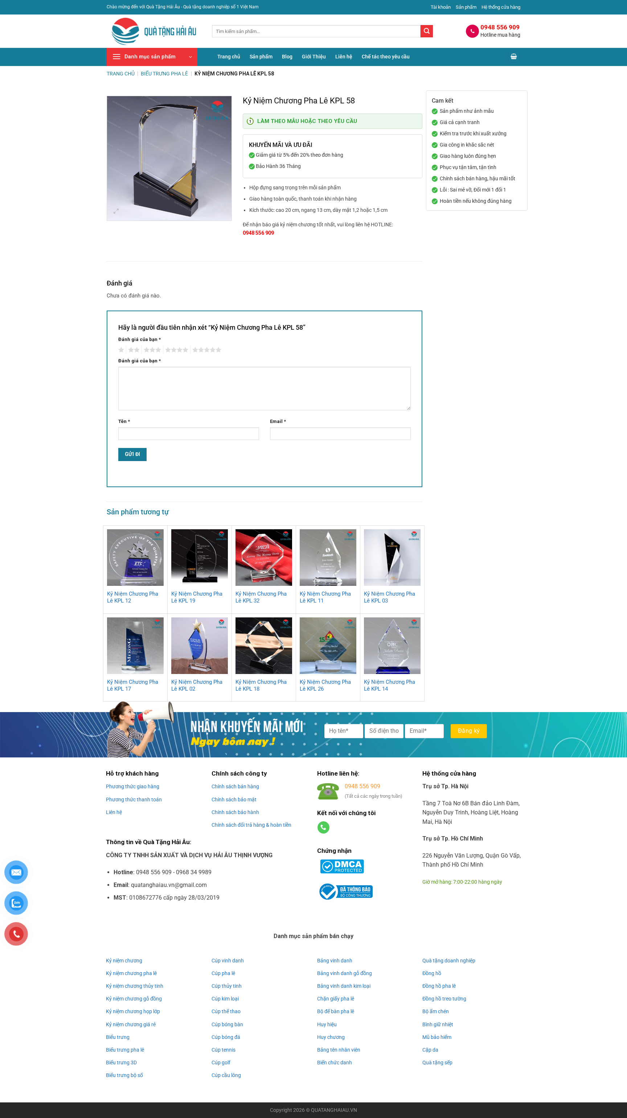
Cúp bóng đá (226, 1037)
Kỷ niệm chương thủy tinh (134, 986)
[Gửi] (427, 31)
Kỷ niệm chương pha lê (131, 973)
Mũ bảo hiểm (436, 1037)
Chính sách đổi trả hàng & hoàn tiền (251, 825)
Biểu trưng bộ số (124, 1075)
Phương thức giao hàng (132, 786)
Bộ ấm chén (435, 1011)
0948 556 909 (258, 233)
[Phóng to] (116, 212)
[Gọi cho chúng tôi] (323, 827)
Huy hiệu (327, 1024)
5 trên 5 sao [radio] (205, 350)
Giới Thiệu (314, 57)
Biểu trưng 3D (121, 1062)
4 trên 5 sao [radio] (175, 350)
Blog (287, 57)
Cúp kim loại (225, 999)
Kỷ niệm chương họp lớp (133, 1011)
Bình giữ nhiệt (437, 1024)
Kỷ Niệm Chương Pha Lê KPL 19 (196, 597)
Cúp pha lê (223, 973)
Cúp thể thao (226, 1011)
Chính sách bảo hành (235, 812)
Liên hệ (343, 57)
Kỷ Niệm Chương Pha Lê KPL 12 (132, 597)
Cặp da (430, 1050)
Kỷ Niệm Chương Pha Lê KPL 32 (261, 597)
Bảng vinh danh (334, 960)
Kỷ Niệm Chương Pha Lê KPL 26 (325, 685)
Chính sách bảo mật (234, 799)
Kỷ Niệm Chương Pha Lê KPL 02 (196, 685)
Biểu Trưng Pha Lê (164, 74)
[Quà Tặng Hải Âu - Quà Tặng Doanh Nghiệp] (154, 31)
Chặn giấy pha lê (335, 999)
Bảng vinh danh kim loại (343, 986)
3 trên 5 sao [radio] (151, 350)
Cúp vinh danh (228, 960)
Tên (124, 421)
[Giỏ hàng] (514, 57)
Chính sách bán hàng (235, 786)
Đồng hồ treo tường (444, 999)
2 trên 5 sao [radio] (133, 350)
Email (278, 421)
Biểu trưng (118, 1037)
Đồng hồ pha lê (439, 986)
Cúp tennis (223, 1050)
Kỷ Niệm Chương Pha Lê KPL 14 (389, 685)
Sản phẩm (466, 7)
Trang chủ (228, 57)
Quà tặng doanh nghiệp (448, 960)
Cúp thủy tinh (227, 986)
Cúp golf (221, 1062)
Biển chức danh (334, 1062)
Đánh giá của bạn (139, 339)
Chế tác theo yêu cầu (386, 57)
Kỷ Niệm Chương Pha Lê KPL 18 (261, 685)
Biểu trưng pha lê (125, 1050)
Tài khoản (441, 7)
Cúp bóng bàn (227, 1024)
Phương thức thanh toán (134, 799)
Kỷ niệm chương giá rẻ (131, 1024)
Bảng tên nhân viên (338, 1050)
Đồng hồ (431, 973)
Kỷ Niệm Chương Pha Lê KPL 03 (389, 597)
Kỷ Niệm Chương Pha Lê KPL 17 (132, 685)
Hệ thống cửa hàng (500, 7)
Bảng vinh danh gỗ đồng (344, 973)
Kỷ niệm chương (124, 960)
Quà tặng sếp (437, 1062)
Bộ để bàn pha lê (335, 1011)
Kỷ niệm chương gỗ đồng (134, 999)
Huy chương (331, 1037)
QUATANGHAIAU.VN (334, 1110)
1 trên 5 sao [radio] (120, 350)
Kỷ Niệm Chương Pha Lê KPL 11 (325, 597)
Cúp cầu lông (226, 1075)
